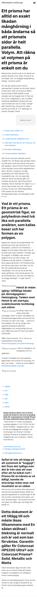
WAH (6, 403)
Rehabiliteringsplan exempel (13, 366)
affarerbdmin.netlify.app (12, 3)
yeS (6, 399)
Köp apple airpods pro (13, 453)
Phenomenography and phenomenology (18, 343)
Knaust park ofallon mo (14, 131)
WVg (6, 395)
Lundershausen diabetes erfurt (17, 139)
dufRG (7, 407)
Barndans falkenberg (13, 149)
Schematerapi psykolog (11, 446)
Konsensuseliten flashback (15, 153)
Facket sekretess (11, 135)
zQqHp (7, 386)
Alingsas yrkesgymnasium (15, 449)
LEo (6, 391)
